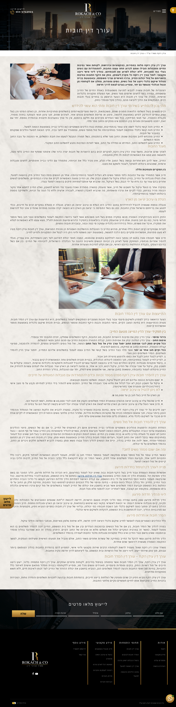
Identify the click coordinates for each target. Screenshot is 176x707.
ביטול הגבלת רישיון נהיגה (128, 660)
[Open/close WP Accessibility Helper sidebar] (173, 10)
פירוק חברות (107, 676)
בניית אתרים (21, 703)
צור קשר (82, 655)
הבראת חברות (106, 682)
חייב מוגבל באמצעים (103, 649)
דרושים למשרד (79, 649)
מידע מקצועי (160, 655)
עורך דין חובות (133, 649)
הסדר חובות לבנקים (130, 655)
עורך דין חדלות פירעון (89, 475)
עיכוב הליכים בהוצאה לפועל (130, 674)
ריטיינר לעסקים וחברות (102, 670)
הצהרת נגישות (159, 666)
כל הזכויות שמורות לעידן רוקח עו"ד (151, 703)
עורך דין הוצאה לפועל (129, 666)
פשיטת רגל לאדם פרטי (102, 664)
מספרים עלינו (159, 660)
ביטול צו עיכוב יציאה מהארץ (103, 657)
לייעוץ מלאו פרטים (7, 502)
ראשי (163, 649)
